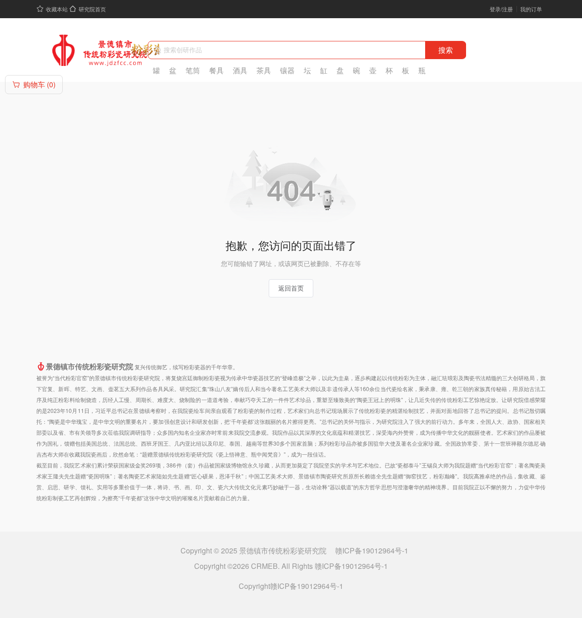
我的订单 (531, 9)
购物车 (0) (39, 84)
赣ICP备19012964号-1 (371, 550)
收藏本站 (57, 9)
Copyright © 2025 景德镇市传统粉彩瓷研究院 (254, 550)
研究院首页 (92, 9)
